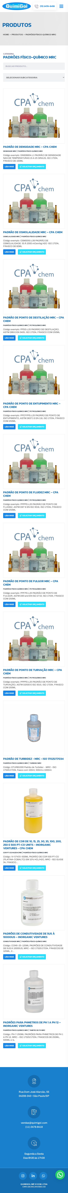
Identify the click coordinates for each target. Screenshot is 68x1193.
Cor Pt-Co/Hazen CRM (12, 852)
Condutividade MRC (11, 941)
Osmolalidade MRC (11, 236)
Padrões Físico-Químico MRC (30, 151)
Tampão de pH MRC (37, 1030)
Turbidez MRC (35, 763)
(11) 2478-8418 (34, 1127)
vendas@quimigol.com (34, 1122)
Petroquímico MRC (38, 325)
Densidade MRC (9, 151)
